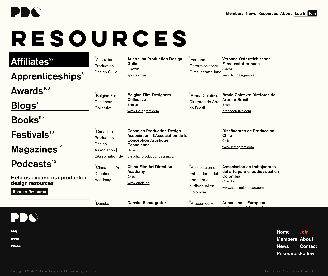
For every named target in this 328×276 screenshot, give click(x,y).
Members (235, 13)
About (286, 13)
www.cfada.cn (138, 182)
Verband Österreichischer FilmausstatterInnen (246, 61)
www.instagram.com (143, 110)
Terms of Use (309, 271)
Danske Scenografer (146, 202)
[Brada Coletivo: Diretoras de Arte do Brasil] (205, 108)
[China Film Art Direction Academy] (110, 180)
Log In (300, 13)
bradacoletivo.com (236, 110)
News (251, 13)
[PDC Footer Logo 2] (15, 238)
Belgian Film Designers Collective (149, 97)
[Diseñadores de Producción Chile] (205, 144)
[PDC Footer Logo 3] (16, 246)
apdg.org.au (136, 75)
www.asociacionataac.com (243, 187)
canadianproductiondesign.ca (150, 156)
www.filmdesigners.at (238, 75)
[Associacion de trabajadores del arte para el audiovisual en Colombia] (205, 180)
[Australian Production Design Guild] (110, 72)
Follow (307, 253)
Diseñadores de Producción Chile (248, 133)
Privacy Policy (290, 271)
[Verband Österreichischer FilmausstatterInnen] (205, 72)
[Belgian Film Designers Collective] (110, 108)
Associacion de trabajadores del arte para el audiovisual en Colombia (250, 171)
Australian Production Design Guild (154, 61)
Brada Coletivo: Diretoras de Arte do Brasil (248, 97)
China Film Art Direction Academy (149, 169)
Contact (308, 246)
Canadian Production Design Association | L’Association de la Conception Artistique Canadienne (157, 137)
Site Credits (272, 271)
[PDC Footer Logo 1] (14, 231)
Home (283, 232)
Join (304, 232)
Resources (268, 13)
